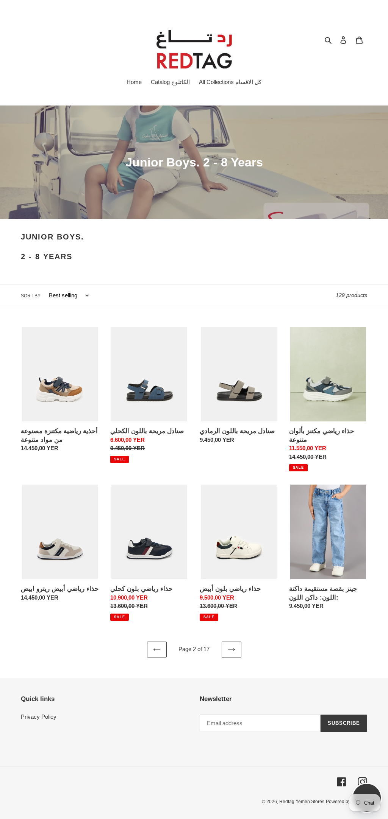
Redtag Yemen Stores (301, 801)
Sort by (31, 295)
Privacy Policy (38, 716)
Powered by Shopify (346, 801)
